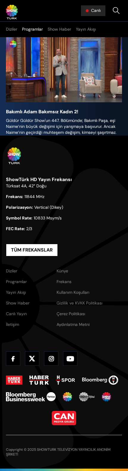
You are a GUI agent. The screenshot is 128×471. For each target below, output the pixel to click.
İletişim (12, 324)
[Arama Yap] (116, 10)
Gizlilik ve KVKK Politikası (79, 303)
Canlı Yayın (16, 313)
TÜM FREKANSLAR (32, 250)
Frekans (64, 281)
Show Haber (59, 29)
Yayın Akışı (86, 29)
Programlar (32, 29)
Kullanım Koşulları (73, 292)
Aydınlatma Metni (73, 324)
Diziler (11, 29)
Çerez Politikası (71, 313)
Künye (62, 271)
